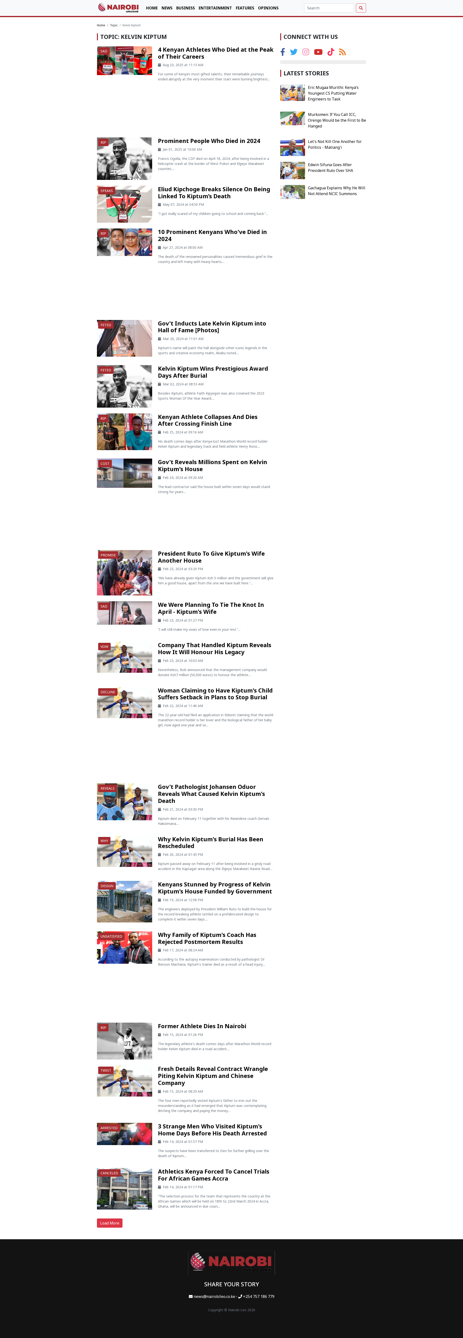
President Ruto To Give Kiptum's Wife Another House (211, 556)
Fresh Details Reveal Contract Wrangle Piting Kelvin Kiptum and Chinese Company (213, 1076)
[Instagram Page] (305, 53)
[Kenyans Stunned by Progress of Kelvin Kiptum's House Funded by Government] (124, 901)
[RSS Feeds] (342, 53)
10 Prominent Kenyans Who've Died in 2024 (212, 235)
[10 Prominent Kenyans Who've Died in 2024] (124, 241)
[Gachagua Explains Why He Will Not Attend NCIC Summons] (292, 191)
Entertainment (215, 8)
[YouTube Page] (318, 53)
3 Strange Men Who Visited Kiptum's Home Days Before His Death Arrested (212, 1129)
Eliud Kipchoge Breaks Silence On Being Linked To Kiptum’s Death (214, 192)
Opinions (268, 8)
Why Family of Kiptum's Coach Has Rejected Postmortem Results (207, 938)
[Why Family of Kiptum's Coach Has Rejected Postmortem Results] (124, 947)
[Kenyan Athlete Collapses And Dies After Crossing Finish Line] (124, 431)
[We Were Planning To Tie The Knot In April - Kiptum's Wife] (124, 612)
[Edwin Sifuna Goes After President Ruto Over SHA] (292, 170)
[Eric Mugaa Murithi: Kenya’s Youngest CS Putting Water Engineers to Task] (292, 92)
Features (245, 8)
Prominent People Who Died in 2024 (209, 141)
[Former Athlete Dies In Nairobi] (124, 1040)
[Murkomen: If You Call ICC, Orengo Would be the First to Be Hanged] (292, 118)
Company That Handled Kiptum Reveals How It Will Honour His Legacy (214, 648)
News (167, 8)
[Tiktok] (330, 53)
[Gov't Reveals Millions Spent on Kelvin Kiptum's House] (124, 472)
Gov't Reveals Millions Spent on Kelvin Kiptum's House (212, 465)
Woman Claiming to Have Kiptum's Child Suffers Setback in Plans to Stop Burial (215, 693)
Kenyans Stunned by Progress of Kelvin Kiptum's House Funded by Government (215, 887)
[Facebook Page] (282, 53)
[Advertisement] (185, 111)
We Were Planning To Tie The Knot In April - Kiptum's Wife (211, 608)
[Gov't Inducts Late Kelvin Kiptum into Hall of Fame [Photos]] (124, 337)
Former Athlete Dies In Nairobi (202, 1026)
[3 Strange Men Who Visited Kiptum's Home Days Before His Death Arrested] (124, 1133)
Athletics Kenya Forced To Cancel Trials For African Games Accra (213, 1174)
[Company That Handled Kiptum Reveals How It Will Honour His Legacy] (124, 656)
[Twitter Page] (294, 53)
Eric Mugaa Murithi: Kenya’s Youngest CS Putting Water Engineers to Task (333, 93)
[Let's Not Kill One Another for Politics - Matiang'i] (292, 146)
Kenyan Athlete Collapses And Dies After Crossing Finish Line (208, 420)
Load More (109, 1223)
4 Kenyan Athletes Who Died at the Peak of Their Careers (215, 52)
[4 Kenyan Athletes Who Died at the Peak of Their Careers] (124, 60)
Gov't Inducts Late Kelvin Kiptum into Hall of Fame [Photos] (212, 326)
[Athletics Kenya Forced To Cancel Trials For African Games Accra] (124, 1188)
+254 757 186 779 (258, 1296)
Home (152, 8)
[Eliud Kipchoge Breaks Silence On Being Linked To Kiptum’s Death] (124, 203)
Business (185, 8)
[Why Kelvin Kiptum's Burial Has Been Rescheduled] (124, 850)
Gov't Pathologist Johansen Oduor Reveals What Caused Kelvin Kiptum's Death (211, 794)
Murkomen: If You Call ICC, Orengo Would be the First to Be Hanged (337, 120)
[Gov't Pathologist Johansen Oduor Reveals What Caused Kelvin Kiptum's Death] (124, 801)
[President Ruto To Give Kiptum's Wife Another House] (124, 572)
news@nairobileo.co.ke (214, 1296)
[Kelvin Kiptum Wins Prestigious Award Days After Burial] (124, 386)
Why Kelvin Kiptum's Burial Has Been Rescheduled (210, 842)
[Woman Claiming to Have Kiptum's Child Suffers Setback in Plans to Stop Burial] (124, 702)
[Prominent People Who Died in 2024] (124, 158)
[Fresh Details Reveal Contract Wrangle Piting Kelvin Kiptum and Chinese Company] (124, 1080)
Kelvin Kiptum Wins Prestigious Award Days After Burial (213, 371)
